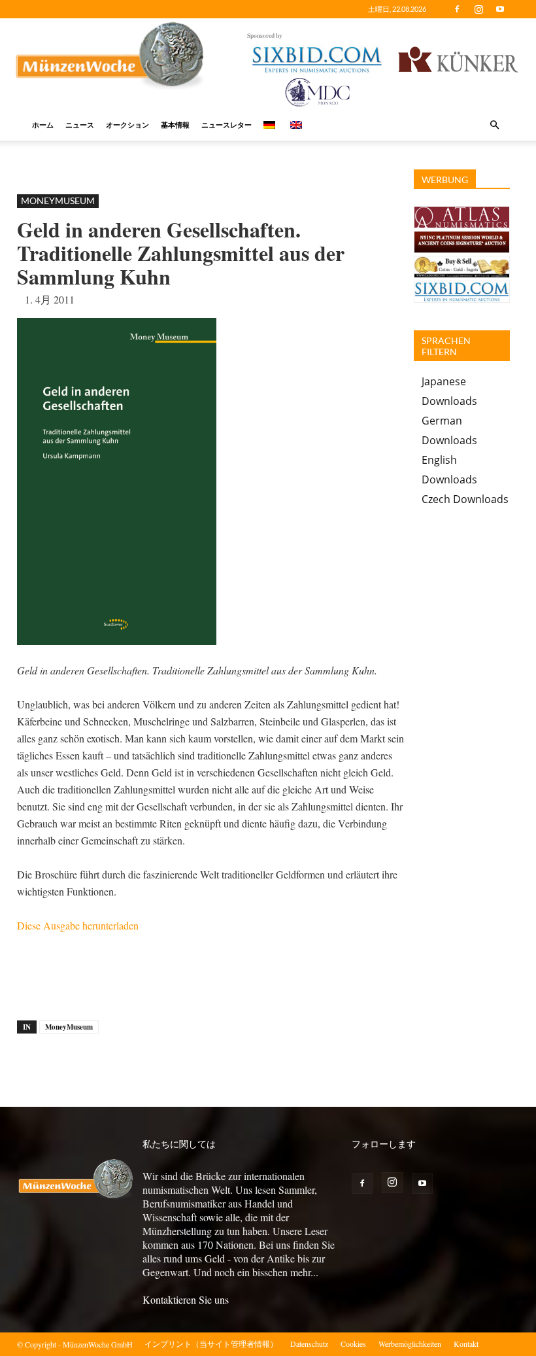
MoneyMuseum (58, 200)
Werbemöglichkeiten (409, 1343)
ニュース (79, 124)
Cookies (353, 1343)
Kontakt (466, 1343)
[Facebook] (457, 9)
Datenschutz (309, 1343)
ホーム (43, 124)
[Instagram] (478, 9)
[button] (494, 125)
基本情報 (175, 124)
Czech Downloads (465, 499)
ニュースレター (226, 124)
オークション (127, 124)
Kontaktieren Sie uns (185, 1299)
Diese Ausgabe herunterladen (78, 925)
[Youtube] (500, 9)
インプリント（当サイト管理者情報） (211, 1343)
